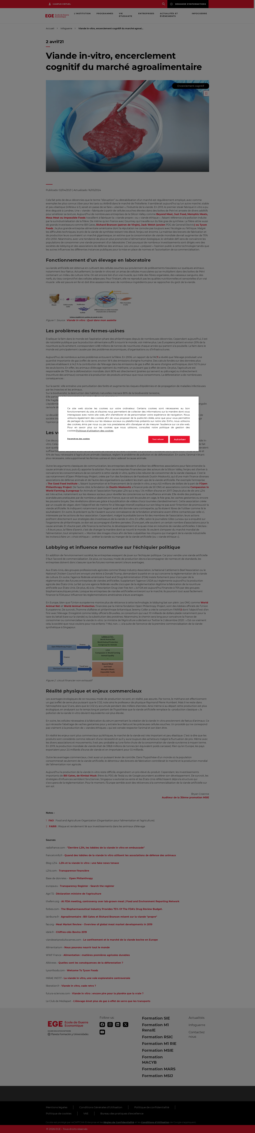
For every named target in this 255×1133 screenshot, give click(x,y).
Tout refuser (158, 439)
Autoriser (180, 439)
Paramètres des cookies (78, 439)
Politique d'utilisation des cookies (94, 430)
